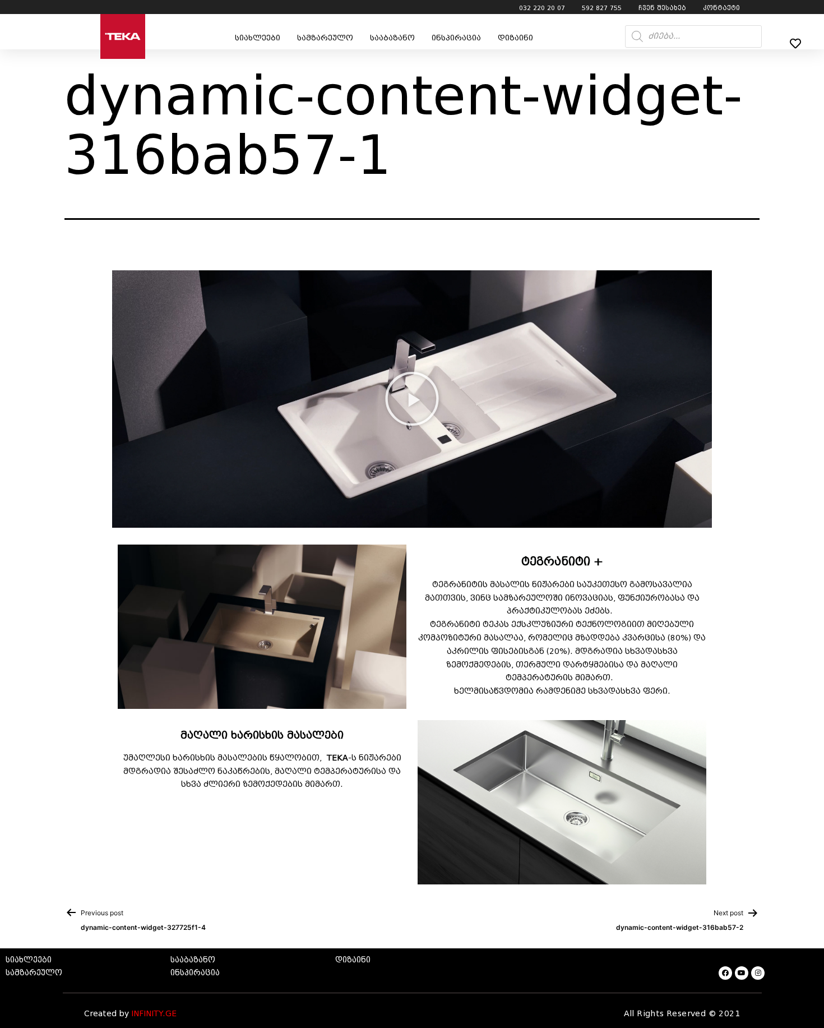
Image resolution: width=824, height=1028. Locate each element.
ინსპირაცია (456, 38)
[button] (412, 399)
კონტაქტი (721, 8)
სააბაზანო (392, 38)
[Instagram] (758, 973)
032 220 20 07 (542, 8)
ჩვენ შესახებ (662, 8)
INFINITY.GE (154, 1013)
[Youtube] (741, 973)
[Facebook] (725, 973)
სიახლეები (257, 38)
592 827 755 (602, 8)
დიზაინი (515, 38)
